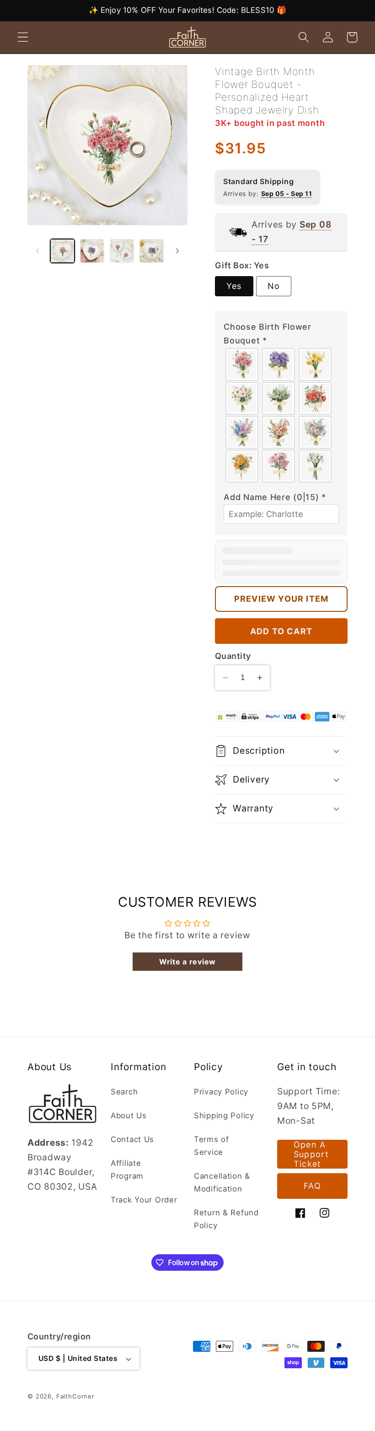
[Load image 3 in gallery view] (122, 251)
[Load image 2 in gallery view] (92, 251)
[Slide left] (37, 251)
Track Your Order (144, 1199)
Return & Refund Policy (226, 1219)
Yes (234, 286)
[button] (23, 37)
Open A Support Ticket (311, 1154)
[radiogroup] (281, 415)
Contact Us (132, 1139)
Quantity (233, 656)
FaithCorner (75, 1396)
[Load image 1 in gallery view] (62, 251)
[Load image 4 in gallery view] (151, 251)
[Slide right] (177, 251)
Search (124, 1091)
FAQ (312, 1186)
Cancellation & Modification (222, 1182)
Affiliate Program (127, 1170)
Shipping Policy (224, 1115)
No (274, 286)
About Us (129, 1115)
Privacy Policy (221, 1091)
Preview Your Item (281, 599)
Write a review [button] (187, 961)
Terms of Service (211, 1146)
